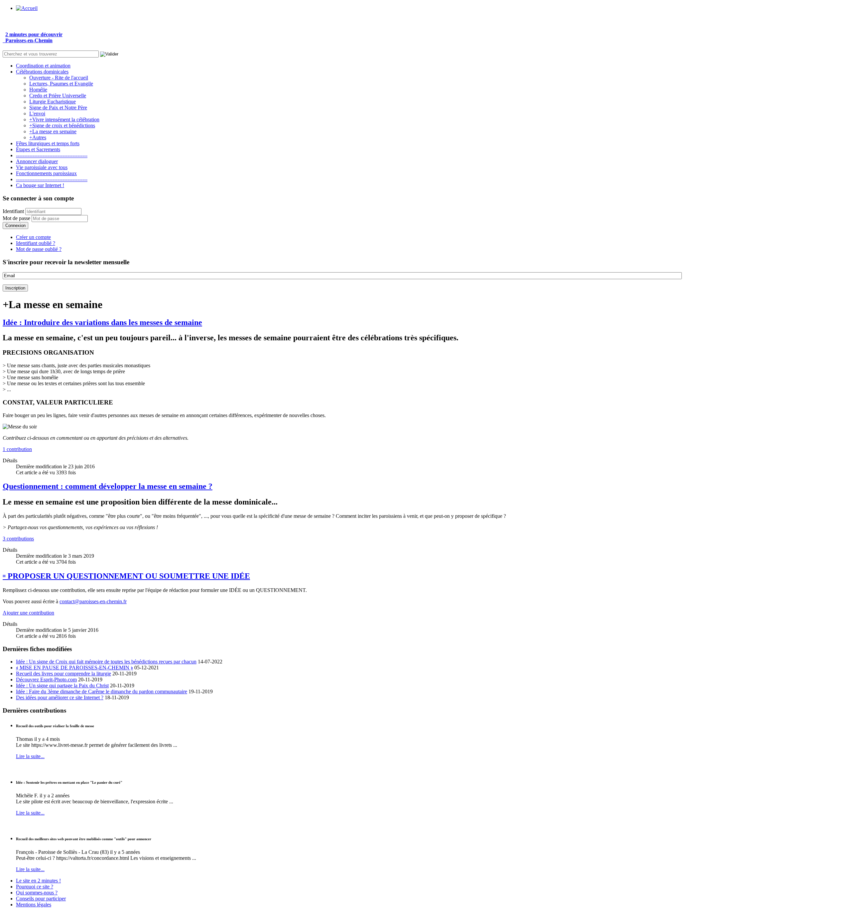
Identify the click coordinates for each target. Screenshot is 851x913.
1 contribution (17, 449)
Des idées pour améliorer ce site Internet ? (59, 697)
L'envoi (37, 113)
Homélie (38, 89)
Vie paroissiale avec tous (41, 167)
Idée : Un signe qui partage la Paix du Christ (62, 685)
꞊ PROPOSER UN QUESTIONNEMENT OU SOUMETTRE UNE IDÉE (126, 576)
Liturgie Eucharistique (52, 101)
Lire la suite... (30, 756)
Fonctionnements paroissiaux (46, 173)
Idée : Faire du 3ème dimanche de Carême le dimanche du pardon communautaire (101, 691)
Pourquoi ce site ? (34, 886)
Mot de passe (16, 218)
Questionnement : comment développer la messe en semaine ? (107, 486)
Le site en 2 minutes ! (38, 880)
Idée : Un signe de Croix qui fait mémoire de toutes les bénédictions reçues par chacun (106, 661)
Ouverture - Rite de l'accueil (58, 77)
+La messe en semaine (52, 131)
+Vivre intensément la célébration (64, 119)
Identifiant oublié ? (35, 243)
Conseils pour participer (41, 898)
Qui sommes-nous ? (37, 892)
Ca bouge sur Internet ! (40, 185)
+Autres (37, 137)
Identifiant (13, 211)
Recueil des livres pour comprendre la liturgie (63, 673)
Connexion (15, 225)
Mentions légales (33, 904)
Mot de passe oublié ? (38, 249)
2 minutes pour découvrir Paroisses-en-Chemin (32, 37)
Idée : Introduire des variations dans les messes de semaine (102, 322)
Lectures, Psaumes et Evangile (61, 83)
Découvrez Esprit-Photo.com (46, 679)
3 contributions (18, 538)
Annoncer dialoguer (37, 161)
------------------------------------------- (51, 155)
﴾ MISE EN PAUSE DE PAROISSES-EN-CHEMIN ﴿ (74, 667)
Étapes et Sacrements (38, 149)
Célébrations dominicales (42, 71)
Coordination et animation (43, 65)
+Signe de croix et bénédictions (62, 125)
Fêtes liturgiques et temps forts (47, 143)
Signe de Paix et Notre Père (58, 107)
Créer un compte (33, 237)
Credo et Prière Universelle (57, 95)
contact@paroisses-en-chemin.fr (93, 601)
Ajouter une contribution (28, 613)
